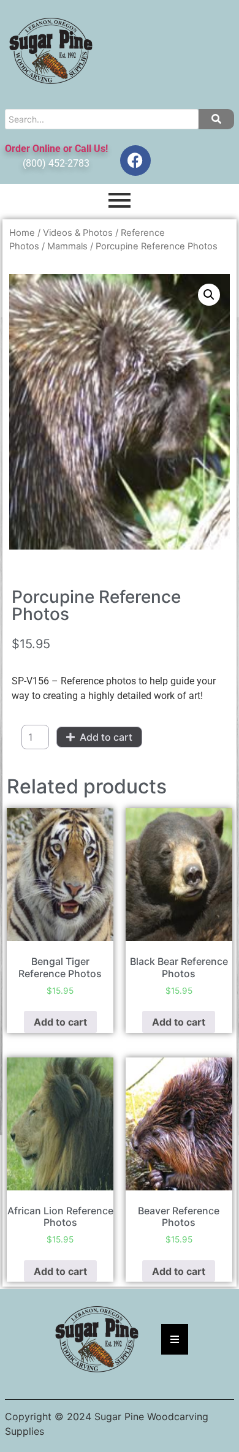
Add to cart (106, 737)
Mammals (67, 246)
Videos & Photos (78, 232)
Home (22, 232)
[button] (209, 295)
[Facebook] (135, 160)
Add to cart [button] (60, 1022)
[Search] (216, 119)
